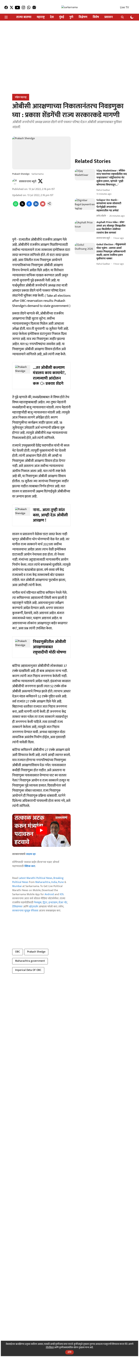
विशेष (96, 17)
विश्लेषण (83, 17)
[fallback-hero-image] (85, 174)
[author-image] (15, 181)
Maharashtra (42, 882)
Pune (61, 882)
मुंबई (61, 17)
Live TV (124, 7)
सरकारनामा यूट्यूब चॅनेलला (25, 910)
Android (49, 894)
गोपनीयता (50, 1347)
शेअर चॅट (62, 902)
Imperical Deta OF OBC (28, 970)
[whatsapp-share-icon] (15, 206)
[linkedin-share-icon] (36, 206)
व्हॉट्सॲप (33, 906)
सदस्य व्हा (31, 854)
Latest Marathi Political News (35, 878)
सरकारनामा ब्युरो (27, 181)
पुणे (71, 17)
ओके (69, 1352)
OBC (17, 951)
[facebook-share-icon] (29, 206)
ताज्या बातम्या (23, 17)
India (54, 882)
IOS (62, 894)
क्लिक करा (29, 866)
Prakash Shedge (36, 951)
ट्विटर (45, 902)
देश (52, 17)
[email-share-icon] (42, 206)
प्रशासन (108, 17)
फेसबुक (38, 902)
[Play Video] (41, 830)
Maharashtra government (30, 961)
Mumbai (17, 886)
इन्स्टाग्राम (52, 902)
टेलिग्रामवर (17, 906)
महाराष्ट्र (41, 17)
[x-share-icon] (22, 206)
